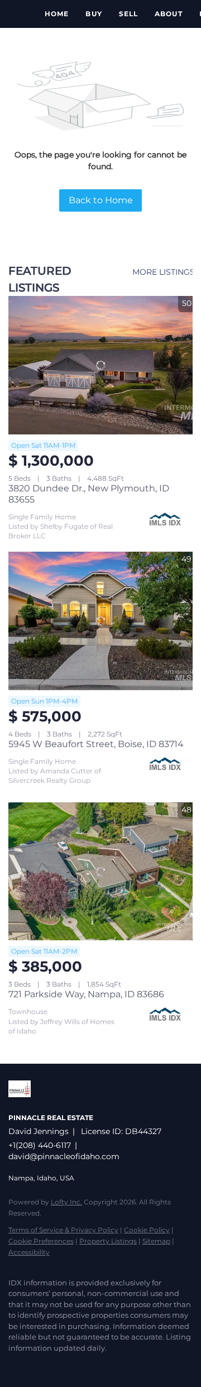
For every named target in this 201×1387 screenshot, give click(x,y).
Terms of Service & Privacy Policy (63, 1230)
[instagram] (58, 1364)
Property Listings (108, 1241)
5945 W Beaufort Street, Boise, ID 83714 (96, 744)
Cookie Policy (147, 1230)
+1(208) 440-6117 (39, 1145)
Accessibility (29, 1252)
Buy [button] (93, 13)
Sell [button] (128, 13)
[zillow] (36, 1364)
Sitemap (156, 1241)
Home (57, 13)
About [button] (169, 13)
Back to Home (101, 200)
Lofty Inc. (66, 1202)
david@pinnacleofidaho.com (63, 1156)
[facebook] (14, 1364)
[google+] (81, 1364)
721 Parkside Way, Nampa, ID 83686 (86, 994)
